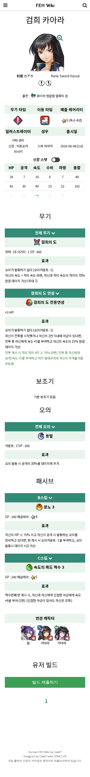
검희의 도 (48, 242)
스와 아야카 (45, 146)
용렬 (49, 436)
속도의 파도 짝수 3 (48, 567)
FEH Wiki (45, 6)
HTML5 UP (60, 756)
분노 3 (48, 507)
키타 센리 (18, 140)
